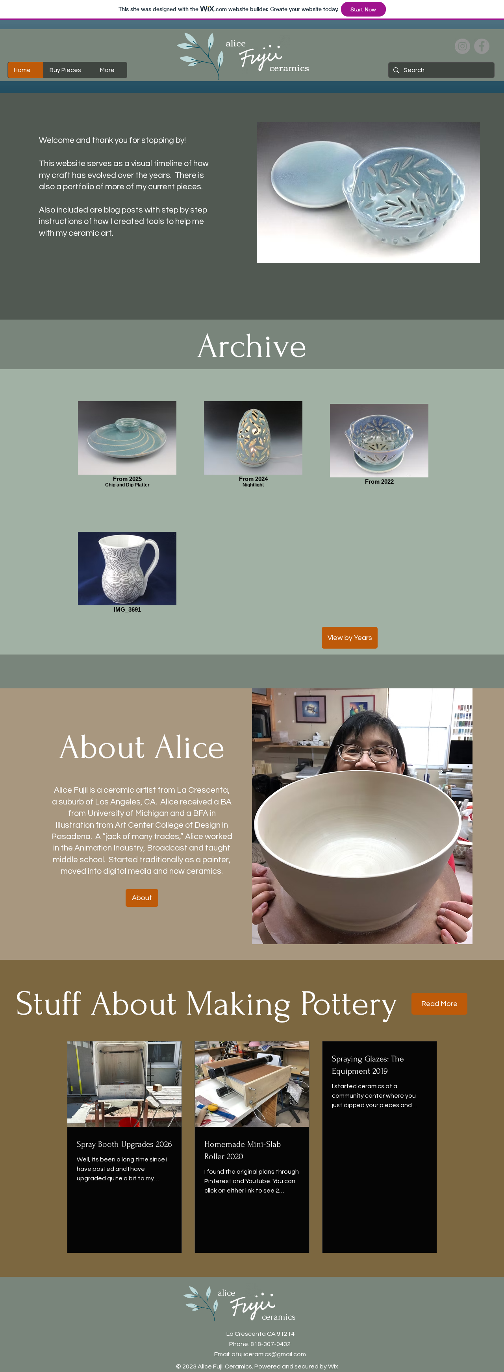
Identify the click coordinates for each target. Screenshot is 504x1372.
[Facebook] (481, 46)
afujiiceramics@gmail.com (269, 1354)
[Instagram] (462, 46)
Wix (333, 1366)
